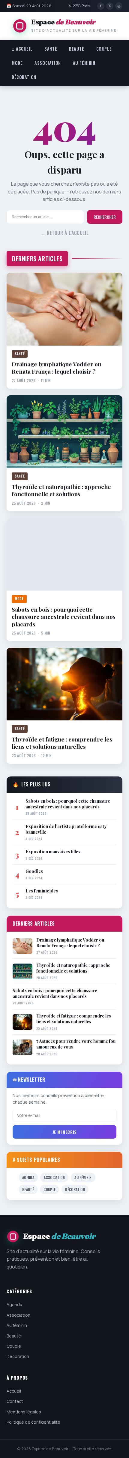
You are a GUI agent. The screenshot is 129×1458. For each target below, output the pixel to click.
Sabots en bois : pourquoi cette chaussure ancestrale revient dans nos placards (64, 617)
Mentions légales (24, 1412)
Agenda (28, 1177)
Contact (15, 1401)
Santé (50, 48)
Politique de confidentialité (33, 1422)
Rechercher (105, 217)
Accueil (14, 1391)
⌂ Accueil (22, 48)
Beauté (76, 48)
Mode (17, 63)
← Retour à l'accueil (64, 233)
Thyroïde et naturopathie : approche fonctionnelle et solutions (61, 490)
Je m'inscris (64, 1132)
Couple (104, 48)
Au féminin (84, 63)
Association (47, 63)
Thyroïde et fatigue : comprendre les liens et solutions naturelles (62, 742)
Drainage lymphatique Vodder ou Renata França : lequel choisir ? (56, 367)
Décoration (24, 77)
